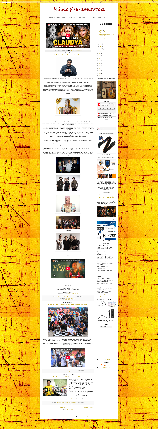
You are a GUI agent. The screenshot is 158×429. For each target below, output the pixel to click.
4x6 (78, 416)
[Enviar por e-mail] (77, 296)
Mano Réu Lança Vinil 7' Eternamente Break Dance (68, 377)
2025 (100, 51)
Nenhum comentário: (71, 296)
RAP (74, 298)
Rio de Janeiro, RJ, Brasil (69, 299)
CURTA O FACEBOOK (107, 359)
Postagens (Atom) (69, 409)
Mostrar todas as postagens (77, 50)
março (101, 48)
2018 (100, 63)
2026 (100, 28)
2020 (100, 60)
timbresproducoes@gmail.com (69, 398)
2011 (100, 75)
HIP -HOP (69, 404)
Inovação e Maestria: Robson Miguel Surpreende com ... (106, 32)
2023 (100, 55)
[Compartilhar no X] (79, 296)
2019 (100, 61)
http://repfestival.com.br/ (73, 293)
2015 (100, 68)
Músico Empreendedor (79, 9)
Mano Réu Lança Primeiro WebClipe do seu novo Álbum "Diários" (68, 304)
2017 (100, 65)
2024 (100, 53)
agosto (101, 30)
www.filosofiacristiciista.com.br (103, 294)
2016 (100, 66)
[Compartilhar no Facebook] (80, 296)
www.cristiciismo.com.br (102, 296)
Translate (110, 328)
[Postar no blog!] (78, 296)
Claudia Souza (107, 365)
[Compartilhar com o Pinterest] (81, 296)
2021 (100, 58)
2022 (100, 56)
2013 (100, 71)
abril (101, 46)
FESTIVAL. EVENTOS (69, 298)
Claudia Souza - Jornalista (108, 364)
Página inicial (62, 407)
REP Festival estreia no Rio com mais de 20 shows (68, 55)
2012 (100, 73)
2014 (100, 70)
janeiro (101, 49)
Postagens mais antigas (88, 407)
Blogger (87, 416)
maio (101, 44)
